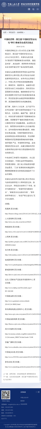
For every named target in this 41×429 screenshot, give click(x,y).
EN (38, 9)
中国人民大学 (24, 397)
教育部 (22, 401)
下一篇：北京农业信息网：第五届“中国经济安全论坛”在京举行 (20, 378)
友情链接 (23, 392)
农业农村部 (24, 404)
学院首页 (12, 32)
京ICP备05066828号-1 (30, 427)
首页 (4, 32)
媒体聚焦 (20, 32)
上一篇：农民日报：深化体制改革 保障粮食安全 (19, 374)
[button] (39, 392)
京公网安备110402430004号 (15, 427)
